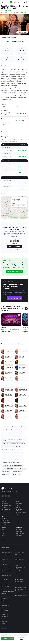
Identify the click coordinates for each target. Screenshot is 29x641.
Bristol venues (4, 591)
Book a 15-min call (15, 246)
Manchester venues (5, 584)
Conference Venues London (6, 549)
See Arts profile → (23, 144)
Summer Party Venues (5, 554)
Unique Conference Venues (6, 552)
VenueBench (4, 533)
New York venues (4, 616)
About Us (3, 529)
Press (2, 537)
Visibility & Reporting (5, 509)
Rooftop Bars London (19, 557)
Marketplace (18, 505)
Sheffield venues (4, 610)
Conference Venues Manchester (19, 582)
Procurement (4, 518)
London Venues (17, 36)
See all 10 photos (23, 32)
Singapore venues (5, 626)
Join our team (18, 529)
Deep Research (19, 503)
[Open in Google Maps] (14, 207)
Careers (3, 535)
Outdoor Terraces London (6, 575)
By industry (3, 511)
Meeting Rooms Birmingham (21, 595)
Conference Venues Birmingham (19, 590)
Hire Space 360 (4, 503)
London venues (4, 581)
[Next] (26, 308)
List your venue (19, 514)
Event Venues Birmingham (20, 592)
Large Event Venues (19, 570)
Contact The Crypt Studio (21, 638)
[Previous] (22, 308)
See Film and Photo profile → (21, 160)
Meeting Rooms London (20, 559)
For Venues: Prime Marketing (19, 510)
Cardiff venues (4, 600)
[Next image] (19, 319)
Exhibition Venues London (6, 570)
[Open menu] (2, 2)
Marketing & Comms (5, 524)
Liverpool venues (4, 596)
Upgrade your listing (20, 533)
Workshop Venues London (20, 573)
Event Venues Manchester (20, 585)
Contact (3, 538)
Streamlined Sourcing (6, 505)
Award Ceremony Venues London (20, 568)
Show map (23, 12)
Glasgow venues (4, 593)
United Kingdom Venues (6, 36)
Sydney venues (4, 628)
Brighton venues (4, 598)
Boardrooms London (19, 561)
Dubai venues (4, 621)
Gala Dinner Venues (5, 567)
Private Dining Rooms (5, 557)
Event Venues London (5, 564)
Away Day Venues (4, 559)
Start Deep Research (15, 298)
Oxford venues (4, 607)
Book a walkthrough (5, 512)
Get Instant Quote (8, 638)
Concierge (18, 507)
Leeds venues (11, 591)
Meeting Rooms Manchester (20, 587)
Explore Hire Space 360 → (14, 271)
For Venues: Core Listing (21, 512)
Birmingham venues (5, 586)
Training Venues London (6, 561)
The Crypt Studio (7, 10)
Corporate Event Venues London (20, 564)
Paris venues (3, 618)
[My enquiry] (26, 2)
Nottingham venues (5, 605)
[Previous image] (2, 319)
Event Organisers (5, 520)
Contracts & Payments (6, 507)
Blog (2, 531)
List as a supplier (19, 515)
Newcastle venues (5, 603)
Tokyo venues (4, 623)
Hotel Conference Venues (20, 549)
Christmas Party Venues (19, 552)
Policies (3, 540)
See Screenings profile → (22, 177)
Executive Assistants (5, 522)
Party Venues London (19, 554)
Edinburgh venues (5, 588)
